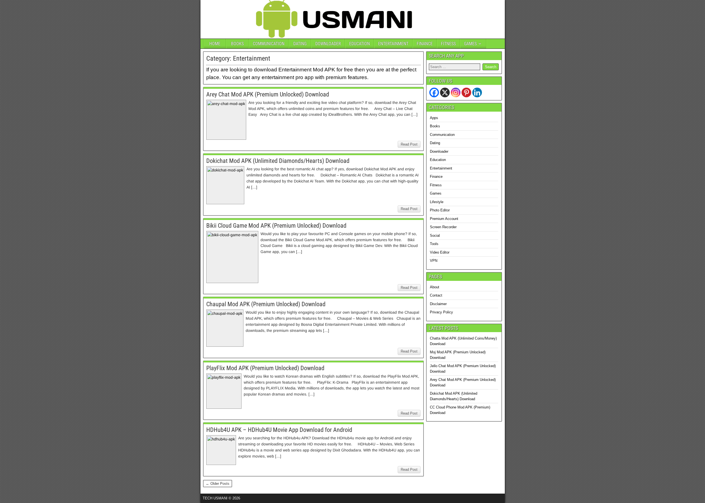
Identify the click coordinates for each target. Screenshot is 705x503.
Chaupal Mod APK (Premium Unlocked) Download (266, 304)
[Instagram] (455, 92)
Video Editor (439, 252)
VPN (433, 261)
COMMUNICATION (268, 43)
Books (435, 126)
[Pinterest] (466, 92)
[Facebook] (434, 92)
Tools (434, 244)
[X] (445, 92)
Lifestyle (436, 202)
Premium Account (444, 219)
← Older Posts (217, 484)
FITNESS (448, 43)
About (434, 287)
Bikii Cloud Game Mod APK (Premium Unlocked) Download (276, 225)
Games (435, 193)
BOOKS (237, 43)
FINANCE (425, 43)
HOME (214, 43)
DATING (300, 43)
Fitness (436, 185)
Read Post (409, 144)
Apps (434, 118)
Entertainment (441, 168)
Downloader (439, 151)
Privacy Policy (441, 312)
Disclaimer (438, 304)
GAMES (470, 43)
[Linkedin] (477, 92)
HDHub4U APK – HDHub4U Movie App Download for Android (279, 429)
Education (438, 160)
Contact (436, 295)
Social (435, 235)
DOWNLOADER (328, 43)
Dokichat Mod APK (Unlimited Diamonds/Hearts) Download (277, 160)
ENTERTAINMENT (393, 43)
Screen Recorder (443, 227)
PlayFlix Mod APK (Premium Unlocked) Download (265, 368)
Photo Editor (440, 210)
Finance (436, 176)
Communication (442, 135)
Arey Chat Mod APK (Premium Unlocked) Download (267, 94)
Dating (435, 143)
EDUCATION (359, 43)
